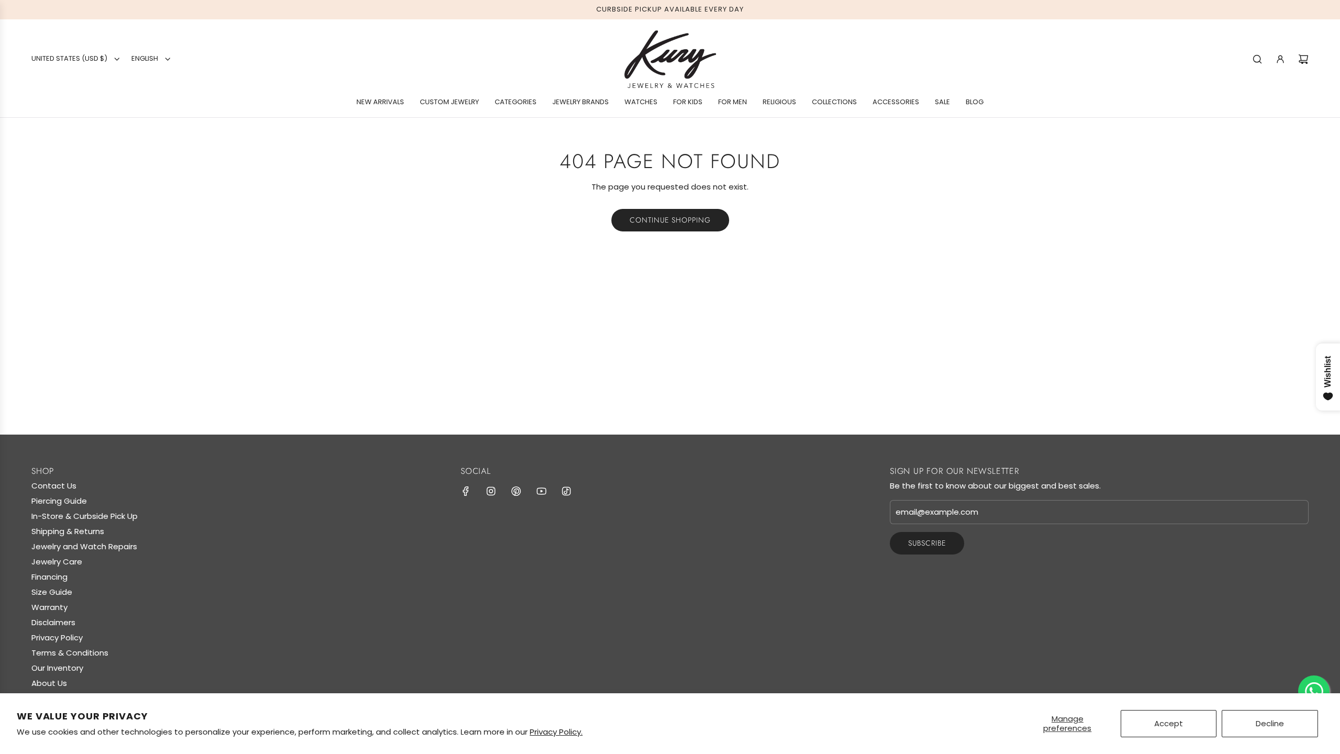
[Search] (1257, 59)
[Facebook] (465, 491)
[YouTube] (541, 491)
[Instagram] (490, 491)
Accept (1168, 723)
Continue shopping (670, 220)
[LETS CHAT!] (1314, 691)
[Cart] (1303, 59)
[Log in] (1280, 59)
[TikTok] (566, 491)
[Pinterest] (516, 491)
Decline (1270, 723)
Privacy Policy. (556, 731)
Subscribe (927, 543)
